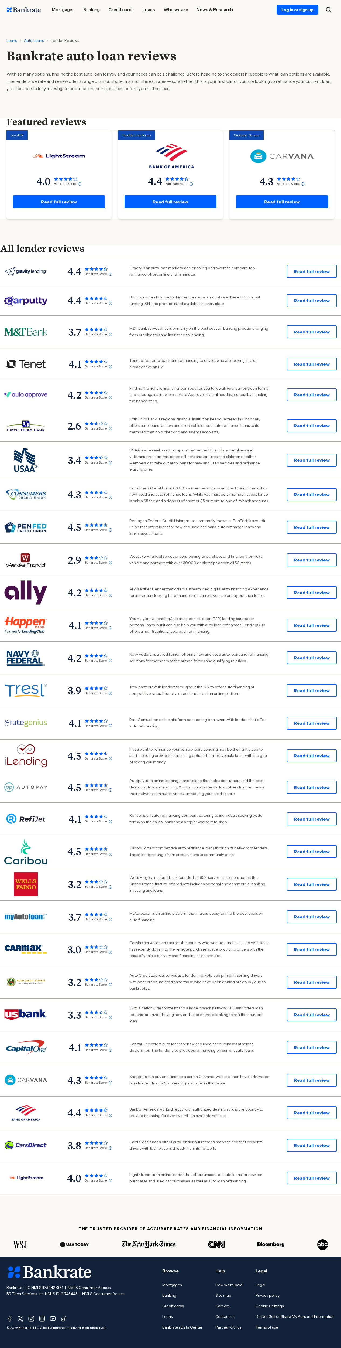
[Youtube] (53, 1318)
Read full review (59, 202)
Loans (11, 40)
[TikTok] (63, 1318)
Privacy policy (268, 1295)
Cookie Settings (270, 1305)
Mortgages (172, 1284)
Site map (223, 1295)
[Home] (23, 9)
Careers (222, 1305)
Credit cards (173, 1305)
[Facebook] (9, 1318)
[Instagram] (31, 1318)
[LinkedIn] (42, 1318)
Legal (260, 1284)
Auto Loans (34, 40)
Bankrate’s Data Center (182, 1327)
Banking (169, 1295)
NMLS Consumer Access (89, 1287)
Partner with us (228, 1327)
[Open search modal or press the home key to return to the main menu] (329, 10)
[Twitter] (20, 1318)
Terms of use (267, 1327)
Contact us (224, 1316)
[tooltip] (79, 184)
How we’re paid (229, 1284)
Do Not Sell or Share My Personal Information (295, 1316)
